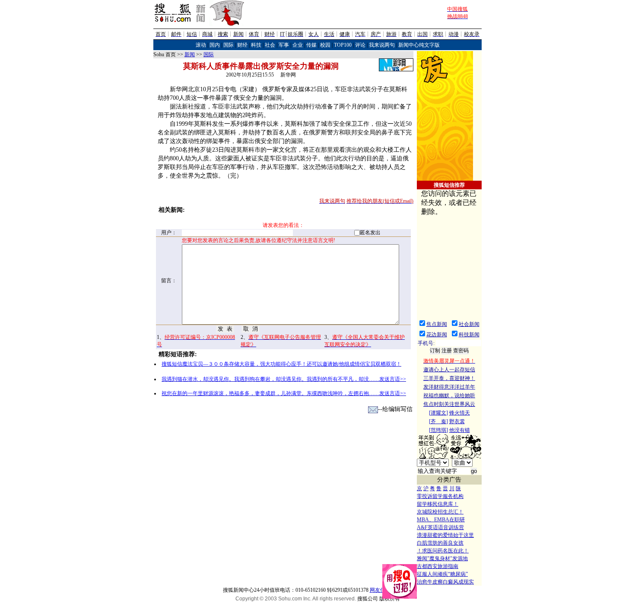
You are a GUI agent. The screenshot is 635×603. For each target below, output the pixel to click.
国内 (215, 45)
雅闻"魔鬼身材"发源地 (442, 558)
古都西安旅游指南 (437, 566)
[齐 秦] (438, 421)
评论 (360, 45)
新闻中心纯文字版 (419, 45)
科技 (256, 45)
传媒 (311, 45)
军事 (284, 45)
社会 (270, 45)
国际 (228, 45)
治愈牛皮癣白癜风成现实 (445, 582)
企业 (297, 45)
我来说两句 (382, 45)
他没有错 (459, 430)
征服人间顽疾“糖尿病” (442, 574)
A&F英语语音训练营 (440, 527)
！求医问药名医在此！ (443, 551)
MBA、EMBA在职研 (441, 520)
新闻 (189, 54)
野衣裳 (457, 421)
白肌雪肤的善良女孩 (440, 543)
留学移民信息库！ (437, 504)
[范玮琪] (438, 430)
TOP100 (343, 45)
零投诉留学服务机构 (440, 496)
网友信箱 (380, 590)
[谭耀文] (438, 413)
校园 (325, 45)
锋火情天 (459, 413)
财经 (242, 45)
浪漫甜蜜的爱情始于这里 (445, 535)
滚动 (201, 45)
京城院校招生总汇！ (440, 512)
